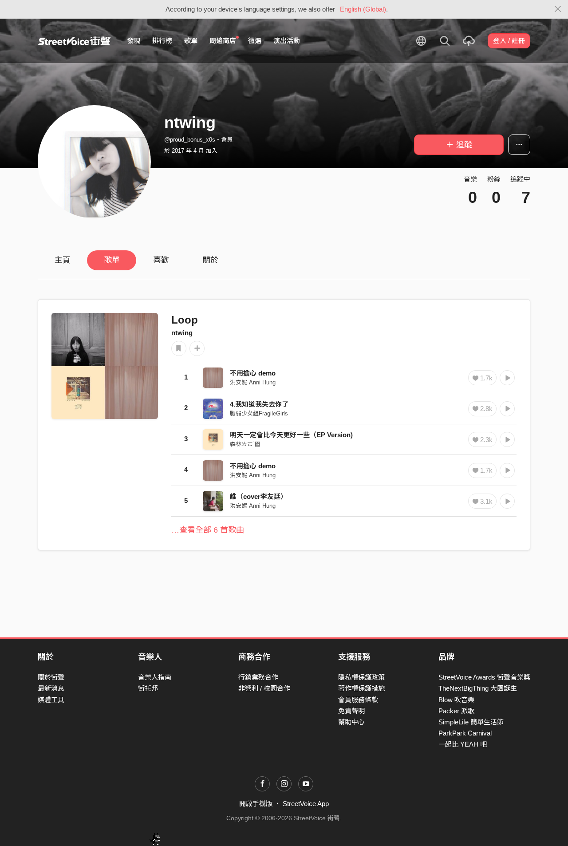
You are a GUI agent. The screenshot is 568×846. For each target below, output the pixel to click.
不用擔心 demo (253, 373)
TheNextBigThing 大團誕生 (477, 688)
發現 (133, 40)
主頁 (63, 260)
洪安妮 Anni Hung (253, 382)
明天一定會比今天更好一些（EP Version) (291, 435)
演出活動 (286, 40)
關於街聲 (51, 677)
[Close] (558, 9)
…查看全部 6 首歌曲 (207, 530)
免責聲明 (351, 711)
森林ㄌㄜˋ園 (245, 444)
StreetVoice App (306, 803)
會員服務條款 (358, 700)
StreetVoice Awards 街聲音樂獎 (484, 677)
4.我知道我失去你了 (259, 404)
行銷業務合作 (258, 677)
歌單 (190, 40)
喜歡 (161, 260)
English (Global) (363, 9)
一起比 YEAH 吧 (462, 744)
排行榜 (162, 40)
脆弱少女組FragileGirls (259, 413)
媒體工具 (51, 700)
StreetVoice (74, 40)
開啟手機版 (255, 803)
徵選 (254, 40)
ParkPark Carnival (465, 733)
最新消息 (51, 688)
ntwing (182, 332)
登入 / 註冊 (509, 40)
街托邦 (148, 688)
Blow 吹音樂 (456, 700)
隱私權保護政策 (361, 677)
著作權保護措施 (361, 688)
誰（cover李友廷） (258, 496)
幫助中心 (351, 722)
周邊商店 (222, 40)
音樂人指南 (154, 677)
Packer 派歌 (456, 711)
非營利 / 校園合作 (264, 688)
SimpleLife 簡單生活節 (471, 722)
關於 (210, 260)
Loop (184, 320)
